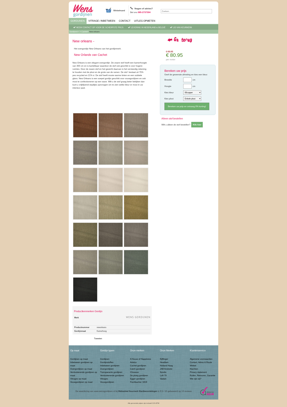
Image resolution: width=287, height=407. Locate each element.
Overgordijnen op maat (81, 369)
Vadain (163, 379)
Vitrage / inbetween (101, 21)
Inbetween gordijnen (109, 365)
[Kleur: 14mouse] (136, 247)
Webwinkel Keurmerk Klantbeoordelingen (137, 391)
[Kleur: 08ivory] (136, 192)
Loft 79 (163, 375)
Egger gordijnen (137, 379)
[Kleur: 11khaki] (136, 219)
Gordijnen (78, 21)
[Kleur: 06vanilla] (85, 192)
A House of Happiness (140, 359)
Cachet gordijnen (138, 365)
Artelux (133, 362)
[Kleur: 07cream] (110, 192)
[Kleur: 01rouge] (110, 137)
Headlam (164, 362)
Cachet (84, 32)
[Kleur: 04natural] (110, 164)
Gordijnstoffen (106, 362)
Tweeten (98, 338)
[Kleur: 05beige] (136, 164)
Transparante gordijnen (111, 372)
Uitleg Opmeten (144, 21)
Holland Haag (166, 365)
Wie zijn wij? (195, 379)
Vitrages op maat (78, 379)
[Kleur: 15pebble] (85, 274)
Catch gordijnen (137, 369)
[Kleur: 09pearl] (85, 219)
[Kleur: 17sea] (136, 274)
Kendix (163, 372)
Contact (124, 21)
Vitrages (104, 379)
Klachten (194, 369)
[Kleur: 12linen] (85, 247)
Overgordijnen (107, 369)
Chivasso (134, 372)
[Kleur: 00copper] (85, 137)
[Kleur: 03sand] (85, 164)
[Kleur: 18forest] (85, 301)
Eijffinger (164, 359)
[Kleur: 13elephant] (110, 247)
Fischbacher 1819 (138, 382)
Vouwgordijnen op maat (81, 382)
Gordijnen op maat (79, 359)
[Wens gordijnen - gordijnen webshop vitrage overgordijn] (86, 11)
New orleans (94, 32)
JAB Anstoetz (166, 369)
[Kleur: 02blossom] (136, 137)
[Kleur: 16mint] (110, 274)
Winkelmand (119, 10)
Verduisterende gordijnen (112, 375)
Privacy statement (198, 372)
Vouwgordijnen (107, 382)
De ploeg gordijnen (139, 375)
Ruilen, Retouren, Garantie (202, 375)
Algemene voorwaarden (201, 359)
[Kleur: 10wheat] (110, 219)
